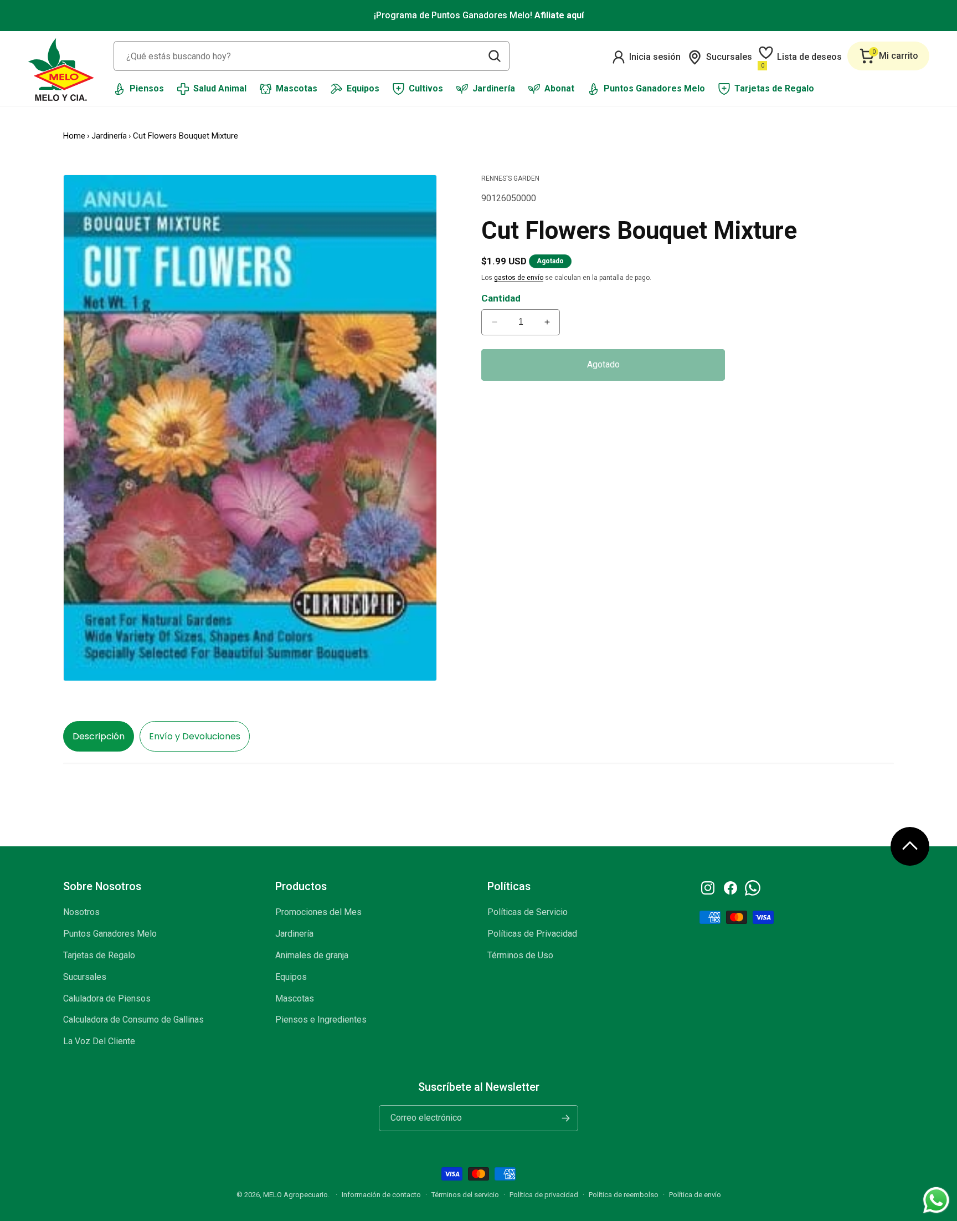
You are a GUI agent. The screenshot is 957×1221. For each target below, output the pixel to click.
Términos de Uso (520, 955)
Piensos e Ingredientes (321, 1019)
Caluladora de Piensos (107, 998)
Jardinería (109, 136)
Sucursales (84, 977)
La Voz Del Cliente (99, 1041)
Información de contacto (381, 1195)
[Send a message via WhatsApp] (936, 1200)
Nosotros (81, 912)
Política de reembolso (623, 1195)
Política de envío (695, 1195)
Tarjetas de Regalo (99, 955)
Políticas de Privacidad (532, 933)
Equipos (291, 977)
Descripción (99, 736)
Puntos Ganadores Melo (110, 933)
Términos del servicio (465, 1195)
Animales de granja (311, 955)
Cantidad (501, 298)
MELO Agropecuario (295, 1195)
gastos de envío (518, 278)
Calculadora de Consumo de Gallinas (133, 1019)
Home (74, 136)
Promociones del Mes (318, 912)
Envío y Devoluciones (194, 736)
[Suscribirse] (565, 1118)
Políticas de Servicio (527, 912)
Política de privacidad (544, 1195)
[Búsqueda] (494, 56)
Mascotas (294, 998)
